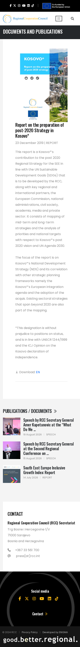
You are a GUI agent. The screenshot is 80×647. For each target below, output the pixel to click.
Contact (38, 613)
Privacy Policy (30, 632)
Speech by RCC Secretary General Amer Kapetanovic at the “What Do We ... (48, 424)
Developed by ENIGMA (55, 632)
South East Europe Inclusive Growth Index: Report (44, 470)
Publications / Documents (28, 410)
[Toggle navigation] (59, 18)
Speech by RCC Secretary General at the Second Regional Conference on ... (48, 448)
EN (38, 372)
